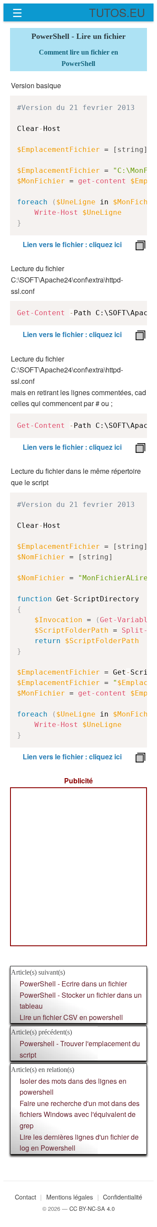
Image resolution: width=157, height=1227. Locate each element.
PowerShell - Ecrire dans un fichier (73, 984)
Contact (25, 1196)
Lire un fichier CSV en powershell (71, 1017)
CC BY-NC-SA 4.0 (92, 1208)
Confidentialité (122, 1196)
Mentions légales (69, 1196)
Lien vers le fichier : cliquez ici (72, 244)
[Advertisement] (78, 866)
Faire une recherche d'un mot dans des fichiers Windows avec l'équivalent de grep (80, 1114)
